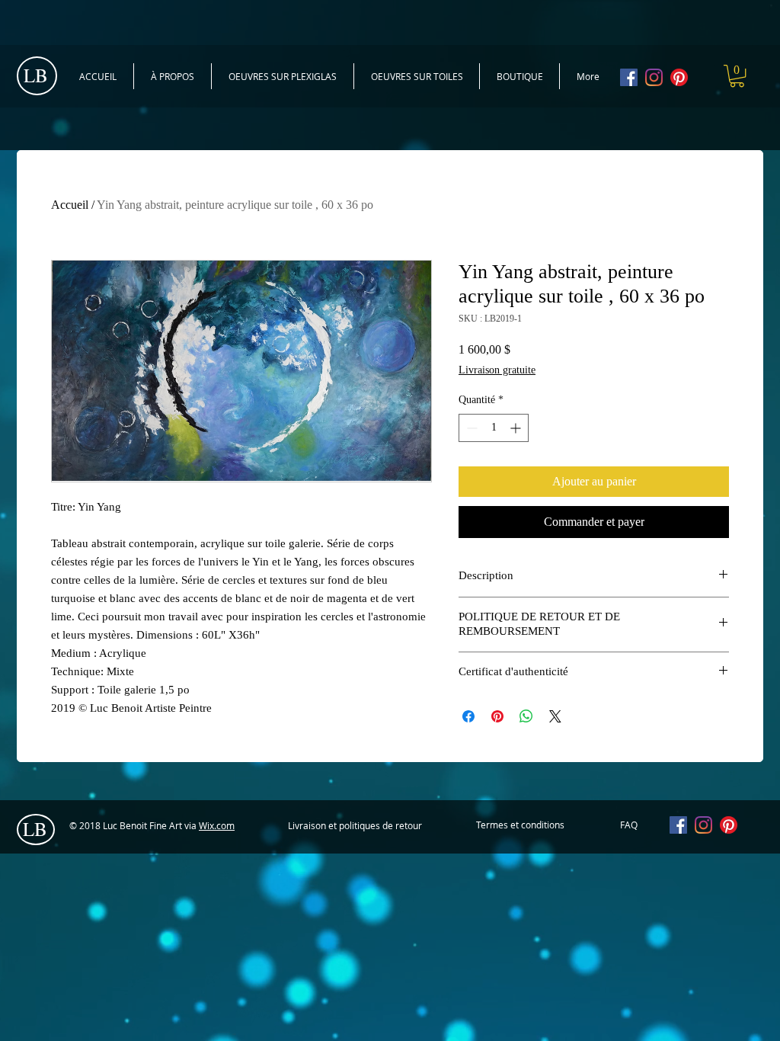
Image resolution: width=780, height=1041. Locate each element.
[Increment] (516, 428)
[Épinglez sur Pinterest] (497, 716)
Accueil (69, 204)
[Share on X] (555, 716)
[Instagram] (654, 77)
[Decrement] (470, 428)
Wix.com (217, 825)
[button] (737, 76)
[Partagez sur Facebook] (468, 716)
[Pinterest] (679, 77)
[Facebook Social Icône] (629, 77)
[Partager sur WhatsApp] (526, 716)
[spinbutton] (493, 428)
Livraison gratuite (497, 370)
